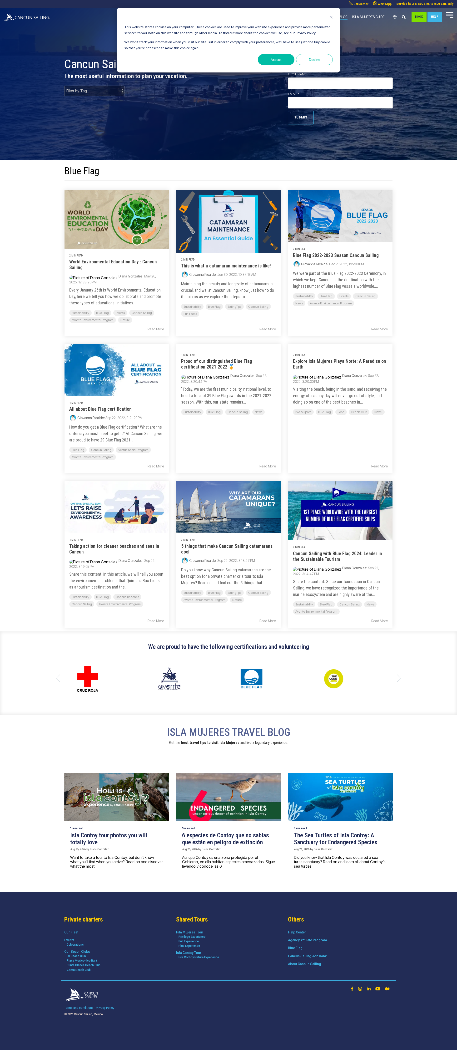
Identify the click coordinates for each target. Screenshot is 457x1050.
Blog (343, 17)
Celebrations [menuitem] (75, 944)
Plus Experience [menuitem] (189, 946)
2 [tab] (214, 706)
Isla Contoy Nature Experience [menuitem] (199, 957)
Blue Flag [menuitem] (295, 948)
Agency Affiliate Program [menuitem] (307, 940)
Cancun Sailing (142, 313)
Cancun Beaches (127, 597)
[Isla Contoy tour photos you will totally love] (116, 797)
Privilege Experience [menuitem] (192, 936)
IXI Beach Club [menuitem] (76, 956)
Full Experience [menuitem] (189, 941)
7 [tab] (244, 706)
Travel (378, 412)
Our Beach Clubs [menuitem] (77, 951)
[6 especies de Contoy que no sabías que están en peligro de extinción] (228, 797)
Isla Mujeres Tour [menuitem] (189, 932)
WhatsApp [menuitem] (384, 4)
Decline (314, 59)
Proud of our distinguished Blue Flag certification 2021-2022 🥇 (216, 364)
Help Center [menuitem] (297, 932)
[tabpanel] (101, 679)
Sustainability (80, 313)
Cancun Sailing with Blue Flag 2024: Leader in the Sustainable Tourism (337, 556)
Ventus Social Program (133, 450)
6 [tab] (238, 706)
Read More (156, 329)
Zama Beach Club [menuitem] (79, 970)
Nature (125, 320)
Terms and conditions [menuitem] (79, 1007)
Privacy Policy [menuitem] (105, 1007)
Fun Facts (190, 314)
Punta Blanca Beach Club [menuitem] (83, 965)
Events (120, 313)
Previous (60, 678)
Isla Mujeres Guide (368, 17)
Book (419, 16)
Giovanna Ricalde (202, 274)
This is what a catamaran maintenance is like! (226, 266)
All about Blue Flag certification (100, 409)
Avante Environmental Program (93, 320)
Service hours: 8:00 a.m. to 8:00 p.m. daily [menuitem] (424, 3)
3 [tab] (220, 706)
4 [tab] (226, 706)
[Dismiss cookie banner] (331, 18)
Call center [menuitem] (360, 4)
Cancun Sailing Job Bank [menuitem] (307, 956)
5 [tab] (232, 706)
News (299, 303)
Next (397, 678)
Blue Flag (102, 313)
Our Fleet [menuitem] (71, 932)
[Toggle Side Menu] (449, 14)
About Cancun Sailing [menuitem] (304, 964)
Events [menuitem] (69, 940)
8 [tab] (250, 706)
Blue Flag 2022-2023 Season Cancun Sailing (336, 255)
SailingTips (234, 306)
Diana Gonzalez (131, 276)
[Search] (403, 18)
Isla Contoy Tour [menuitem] (188, 953)
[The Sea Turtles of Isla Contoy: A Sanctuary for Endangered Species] (340, 797)
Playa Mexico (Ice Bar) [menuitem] (82, 960)
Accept (276, 59)
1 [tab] (208, 706)
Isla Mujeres (303, 412)
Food (341, 412)
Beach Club (359, 412)
